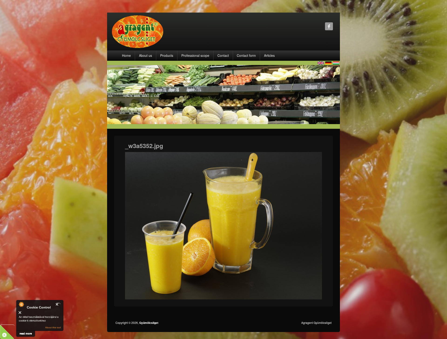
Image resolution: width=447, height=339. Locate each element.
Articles (269, 55)
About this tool (53, 327)
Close (58, 304)
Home (126, 55)
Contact (223, 55)
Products (166, 55)
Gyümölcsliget (148, 323)
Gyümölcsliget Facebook (329, 26)
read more (26, 333)
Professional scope (195, 55)
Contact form (246, 55)
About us (145, 55)
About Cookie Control (21, 304)
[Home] (137, 31)
